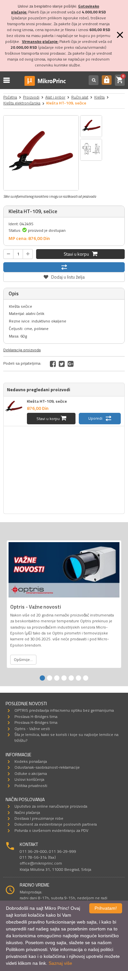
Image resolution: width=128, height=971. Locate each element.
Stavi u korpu (78, 253)
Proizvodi (31, 97)
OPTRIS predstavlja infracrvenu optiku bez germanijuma (64, 710)
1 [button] (42, 678)
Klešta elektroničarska (21, 103)
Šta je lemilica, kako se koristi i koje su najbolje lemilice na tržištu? (66, 737)
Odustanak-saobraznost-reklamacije (47, 767)
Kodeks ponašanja (30, 761)
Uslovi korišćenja (29, 779)
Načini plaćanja (27, 812)
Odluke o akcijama (30, 773)
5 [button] (71, 678)
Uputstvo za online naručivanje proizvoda (50, 806)
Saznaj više (60, 963)
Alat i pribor (55, 97)
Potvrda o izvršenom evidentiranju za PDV (51, 830)
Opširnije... (23, 659)
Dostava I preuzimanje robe (38, 818)
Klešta (99, 97)
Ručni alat (79, 97)
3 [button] (56, 678)
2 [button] (49, 678)
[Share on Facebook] (53, 363)
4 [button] (64, 678)
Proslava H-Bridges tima (35, 716)
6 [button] (78, 678)
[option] (41, 153)
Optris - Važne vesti (32, 728)
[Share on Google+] (71, 363)
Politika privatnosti (30, 785)
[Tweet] (62, 363)
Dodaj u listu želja (64, 276)
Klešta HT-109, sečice (47, 401)
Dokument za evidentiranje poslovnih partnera (55, 824)
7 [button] (85, 678)
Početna (10, 97)
